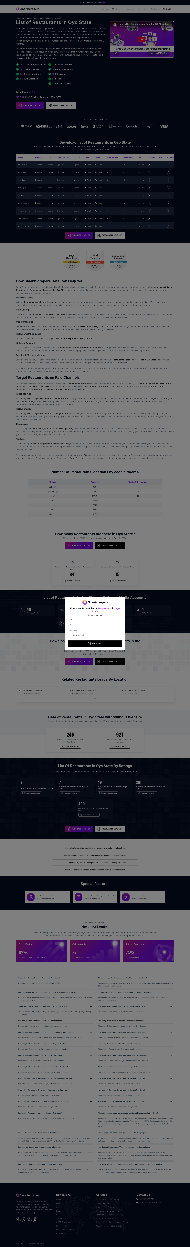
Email (70, 620)
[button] (70, 635)
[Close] (122, 600)
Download (97, 644)
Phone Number (74, 630)
